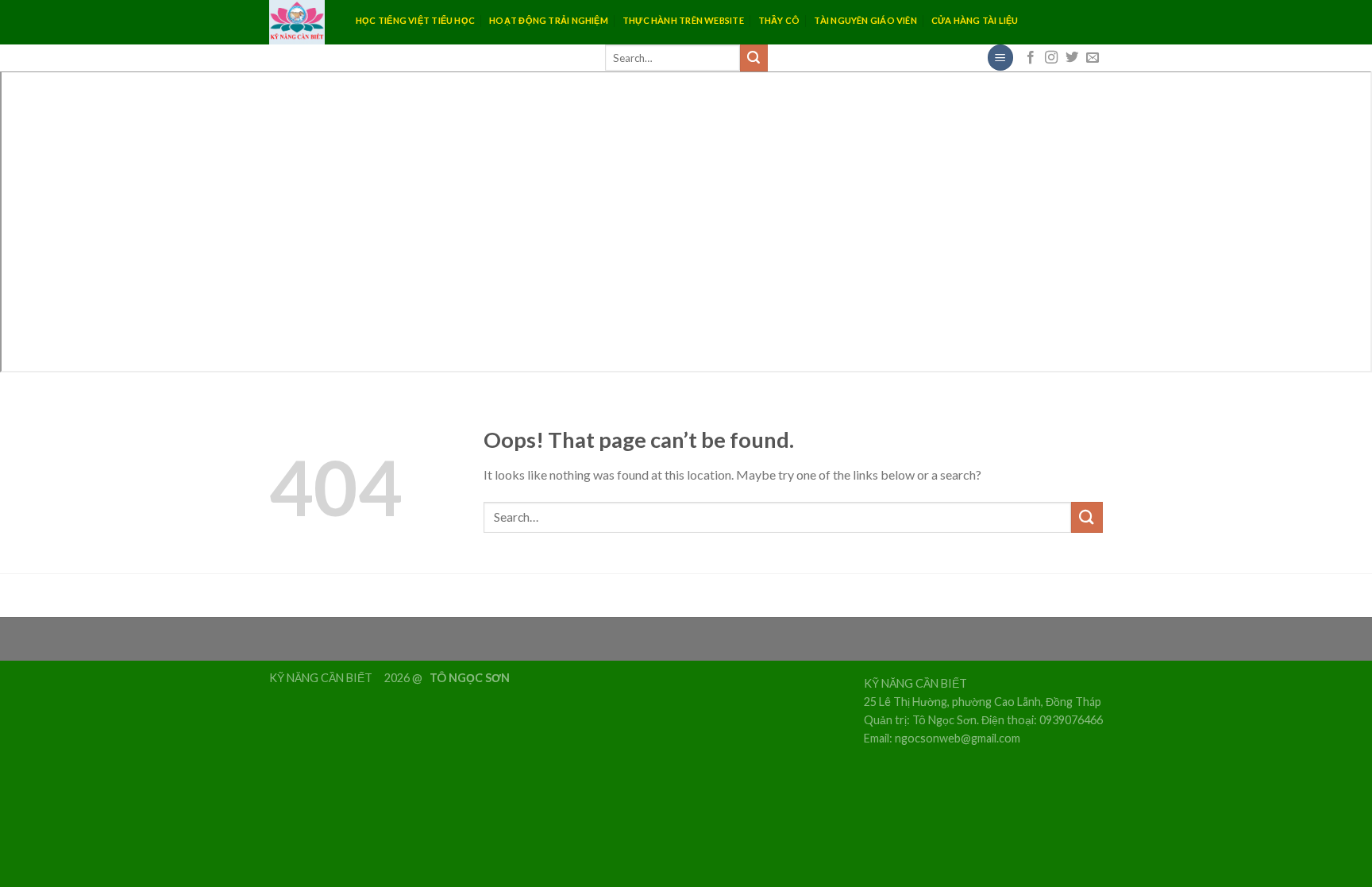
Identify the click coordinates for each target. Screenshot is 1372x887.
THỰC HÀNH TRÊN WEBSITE (683, 20)
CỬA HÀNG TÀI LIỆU (975, 20)
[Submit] (753, 57)
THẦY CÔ (779, 20)
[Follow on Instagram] (1051, 58)
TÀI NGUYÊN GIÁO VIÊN (865, 20)
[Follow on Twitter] (1072, 58)
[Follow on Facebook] (1030, 58)
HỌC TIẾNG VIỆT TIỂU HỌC (415, 20)
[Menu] (1000, 57)
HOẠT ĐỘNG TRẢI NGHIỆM (548, 20)
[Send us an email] (1092, 58)
